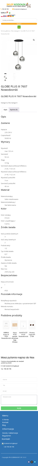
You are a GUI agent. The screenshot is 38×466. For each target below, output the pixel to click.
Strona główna (5, 31)
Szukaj (19, 24)
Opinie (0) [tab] (14, 110)
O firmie (5, 420)
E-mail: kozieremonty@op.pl (10, 366)
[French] (6, 16)
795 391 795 (5, 9)
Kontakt (5, 422)
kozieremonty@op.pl (8, 373)
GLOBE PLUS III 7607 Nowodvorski (18, 96)
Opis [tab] (5, 110)
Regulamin (6, 436)
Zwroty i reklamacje (10, 433)
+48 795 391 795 (9, 447)
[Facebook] (28, 462)
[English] (4, 16)
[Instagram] (32, 462)
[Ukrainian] (13, 16)
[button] (19, 27)
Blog (4, 425)
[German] (9, 16)
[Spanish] (11, 16)
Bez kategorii (15, 31)
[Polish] (2, 16)
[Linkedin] (35, 462)
